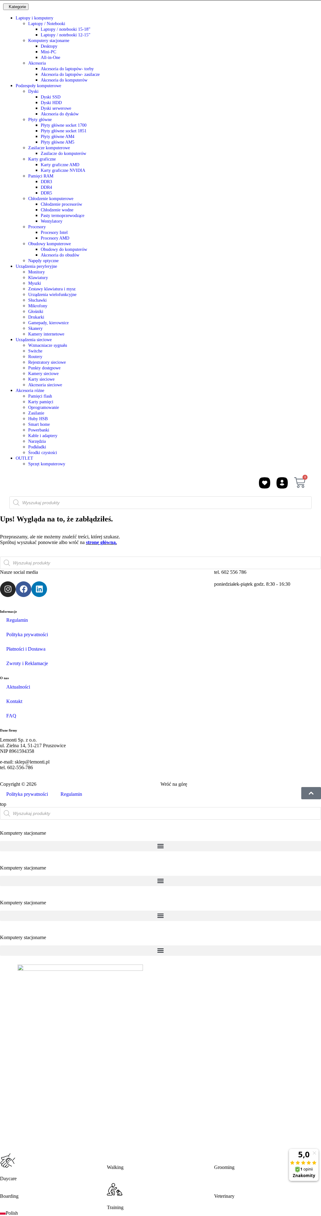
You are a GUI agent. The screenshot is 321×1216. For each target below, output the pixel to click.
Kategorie (17, 6)
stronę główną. (101, 542)
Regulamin (17, 620)
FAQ (11, 715)
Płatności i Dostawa (25, 649)
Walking (115, 1167)
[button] (160, 846)
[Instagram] (8, 589)
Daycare (8, 1178)
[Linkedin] (39, 589)
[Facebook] (23, 589)
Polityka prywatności (27, 634)
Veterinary (224, 1196)
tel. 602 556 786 (230, 572)
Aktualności (18, 687)
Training (115, 1207)
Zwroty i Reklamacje (27, 663)
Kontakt (14, 701)
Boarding (9, 1196)
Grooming (224, 1167)
